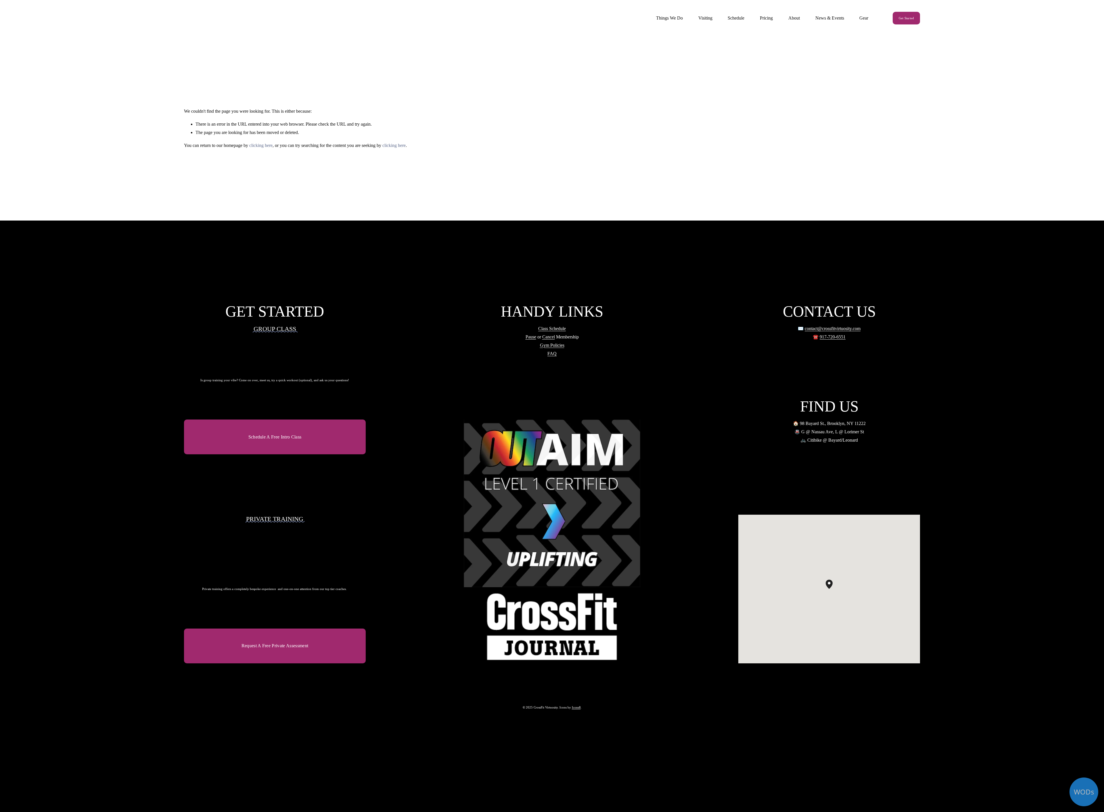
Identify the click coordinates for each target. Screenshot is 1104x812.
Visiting (705, 18)
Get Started (906, 18)
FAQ (552, 353)
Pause (531, 336)
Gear (863, 18)
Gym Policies (552, 345)
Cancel (548, 336)
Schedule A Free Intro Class (275, 436)
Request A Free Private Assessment (274, 645)
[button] (832, 589)
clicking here (261, 145)
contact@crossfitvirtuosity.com (832, 328)
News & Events (829, 18)
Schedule (736, 18)
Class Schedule (552, 328)
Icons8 (576, 707)
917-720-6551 (833, 336)
